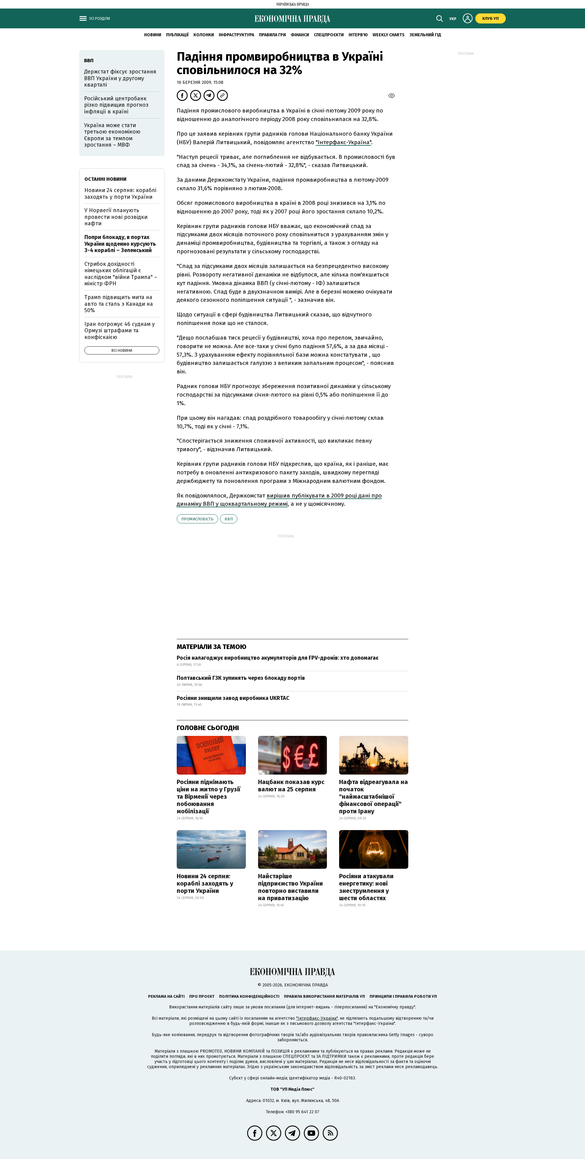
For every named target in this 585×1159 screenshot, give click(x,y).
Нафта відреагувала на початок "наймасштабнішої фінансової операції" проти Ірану (373, 796)
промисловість (197, 519)
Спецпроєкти (329, 34)
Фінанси (300, 34)
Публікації (177, 34)
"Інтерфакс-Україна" (343, 142)
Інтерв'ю (358, 34)
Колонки (203, 34)
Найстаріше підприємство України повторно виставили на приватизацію (290, 887)
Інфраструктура (236, 34)
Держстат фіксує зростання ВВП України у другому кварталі (120, 78)
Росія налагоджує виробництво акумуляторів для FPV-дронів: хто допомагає (277, 657)
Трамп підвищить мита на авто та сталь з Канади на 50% (118, 304)
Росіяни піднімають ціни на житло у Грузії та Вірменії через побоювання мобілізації (208, 796)
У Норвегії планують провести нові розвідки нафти (115, 217)
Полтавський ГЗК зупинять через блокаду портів (241, 678)
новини (152, 34)
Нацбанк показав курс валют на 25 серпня (291, 785)
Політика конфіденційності (249, 996)
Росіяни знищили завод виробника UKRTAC (233, 698)
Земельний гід (425, 34)
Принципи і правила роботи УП (403, 996)
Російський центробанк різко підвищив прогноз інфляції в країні (116, 105)
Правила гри (272, 34)
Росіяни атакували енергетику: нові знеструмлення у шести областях (366, 887)
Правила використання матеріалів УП (324, 996)
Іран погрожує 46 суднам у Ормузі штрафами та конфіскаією (119, 331)
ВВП (229, 519)
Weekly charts (389, 34)
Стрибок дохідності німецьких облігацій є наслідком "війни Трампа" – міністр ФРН (120, 274)
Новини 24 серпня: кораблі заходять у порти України (205, 883)
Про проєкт (201, 996)
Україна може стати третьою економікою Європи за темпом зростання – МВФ (112, 135)
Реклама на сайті (166, 996)
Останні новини (105, 179)
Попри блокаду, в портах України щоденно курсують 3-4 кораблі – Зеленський (120, 244)
